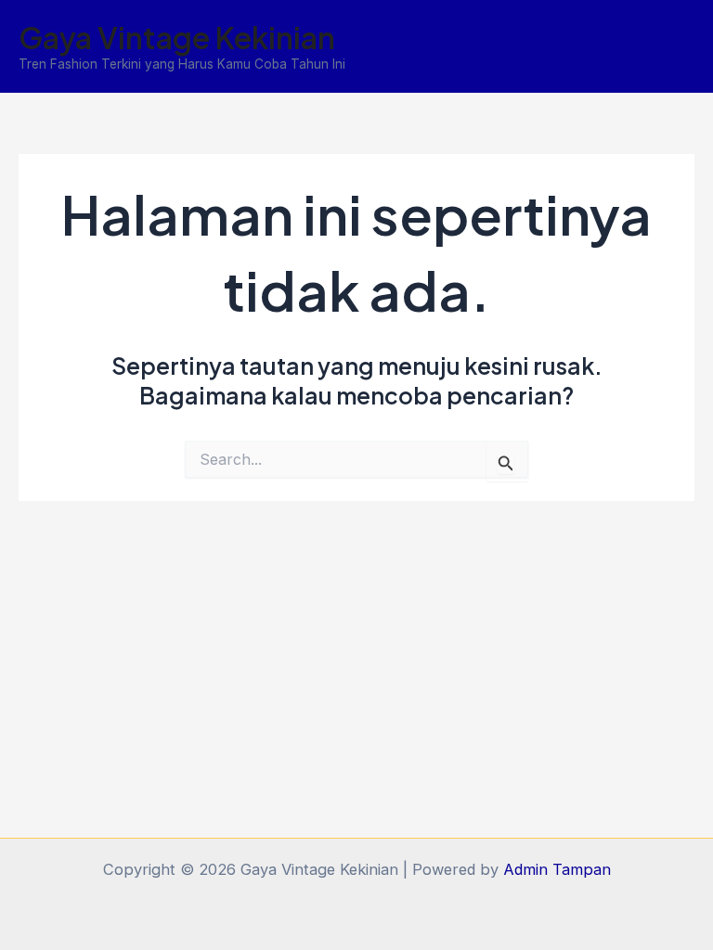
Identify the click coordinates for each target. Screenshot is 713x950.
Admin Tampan (557, 869)
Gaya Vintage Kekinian (177, 37)
